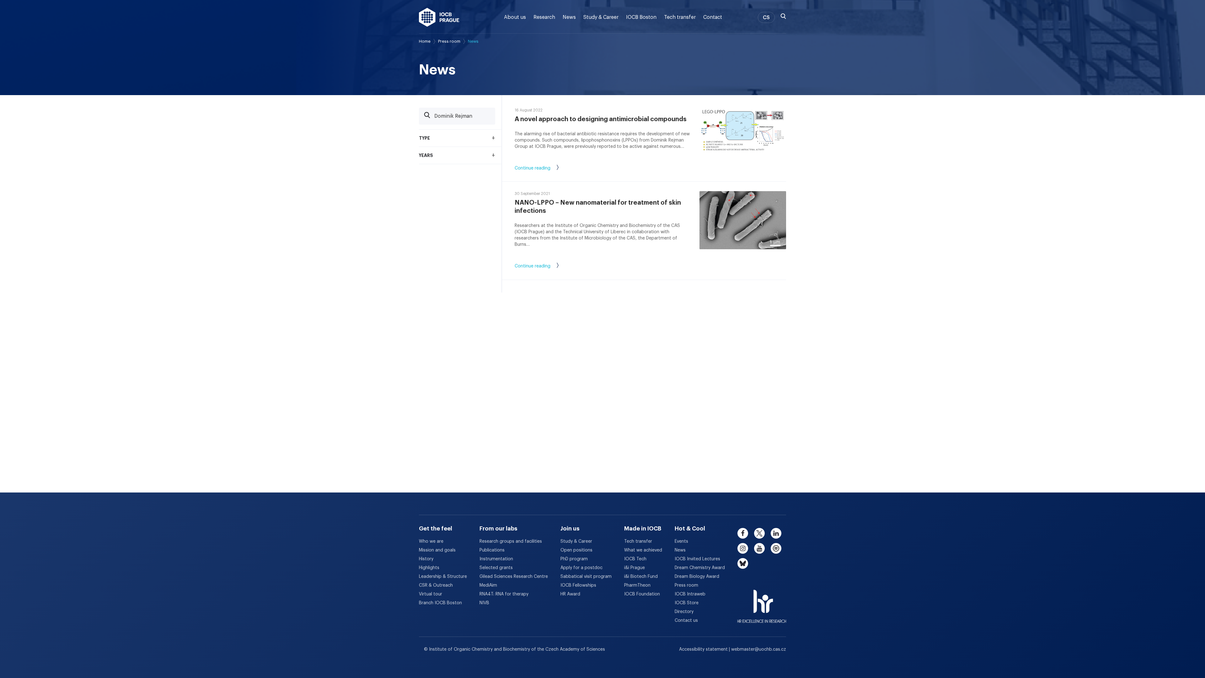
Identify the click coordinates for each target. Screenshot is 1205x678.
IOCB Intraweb (690, 594)
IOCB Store (687, 603)
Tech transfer (680, 17)
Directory (684, 612)
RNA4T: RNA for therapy (503, 594)
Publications (492, 550)
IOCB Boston (641, 17)
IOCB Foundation (642, 594)
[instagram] (742, 548)
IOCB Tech (635, 559)
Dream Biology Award (697, 576)
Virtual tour (430, 594)
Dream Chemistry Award (700, 568)
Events (681, 541)
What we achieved (643, 550)
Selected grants (496, 568)
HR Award (570, 594)
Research (544, 17)
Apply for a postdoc (581, 568)
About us (515, 17)
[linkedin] (776, 533)
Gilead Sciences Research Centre (513, 576)
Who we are (431, 541)
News (569, 17)
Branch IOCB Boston (440, 603)
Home (425, 41)
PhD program (574, 559)
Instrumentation (496, 559)
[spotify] (776, 548)
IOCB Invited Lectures (697, 559)
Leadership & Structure (443, 576)
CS (766, 17)
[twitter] (759, 533)
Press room (449, 41)
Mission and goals (437, 550)
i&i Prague (634, 568)
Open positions (576, 550)
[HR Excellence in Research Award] (761, 602)
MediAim (488, 585)
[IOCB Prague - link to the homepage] (439, 17)
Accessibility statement (704, 649)
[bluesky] (742, 563)
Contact (712, 17)
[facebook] (742, 533)
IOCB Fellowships (578, 585)
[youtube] (759, 548)
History (426, 559)
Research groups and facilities (510, 541)
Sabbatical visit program (586, 576)
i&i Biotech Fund (641, 576)
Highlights (429, 568)
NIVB (484, 603)
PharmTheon (637, 585)
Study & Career (601, 17)
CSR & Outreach (436, 585)
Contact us (686, 620)
